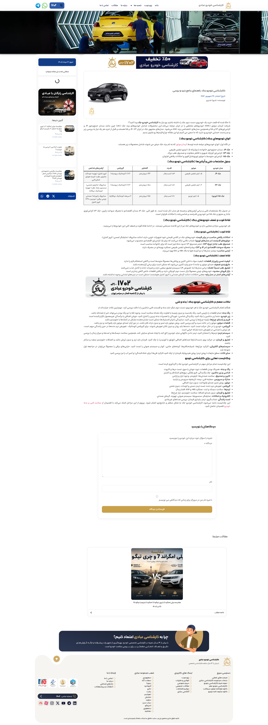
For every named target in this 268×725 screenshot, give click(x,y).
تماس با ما (104, 5)
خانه (156, 5)
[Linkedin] (74, 703)
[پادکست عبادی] (40, 703)
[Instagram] (52, 703)
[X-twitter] (57, 703)
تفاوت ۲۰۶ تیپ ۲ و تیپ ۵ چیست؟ (52, 148)
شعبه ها (137, 5)
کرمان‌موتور (181, 144)
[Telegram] (69, 703)
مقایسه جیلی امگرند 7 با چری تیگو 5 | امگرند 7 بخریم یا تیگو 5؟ (51, 129)
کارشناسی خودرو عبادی (211, 5)
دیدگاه (208, 443)
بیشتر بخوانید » (57, 137)
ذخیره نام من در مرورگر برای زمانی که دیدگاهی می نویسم (185, 500)
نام (210, 482)
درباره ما (124, 5)
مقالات (114, 5)
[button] (53, 196)
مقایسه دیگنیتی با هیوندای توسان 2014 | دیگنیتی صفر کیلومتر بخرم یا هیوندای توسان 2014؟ (51, 175)
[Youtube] (63, 703)
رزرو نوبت (148, 5)
